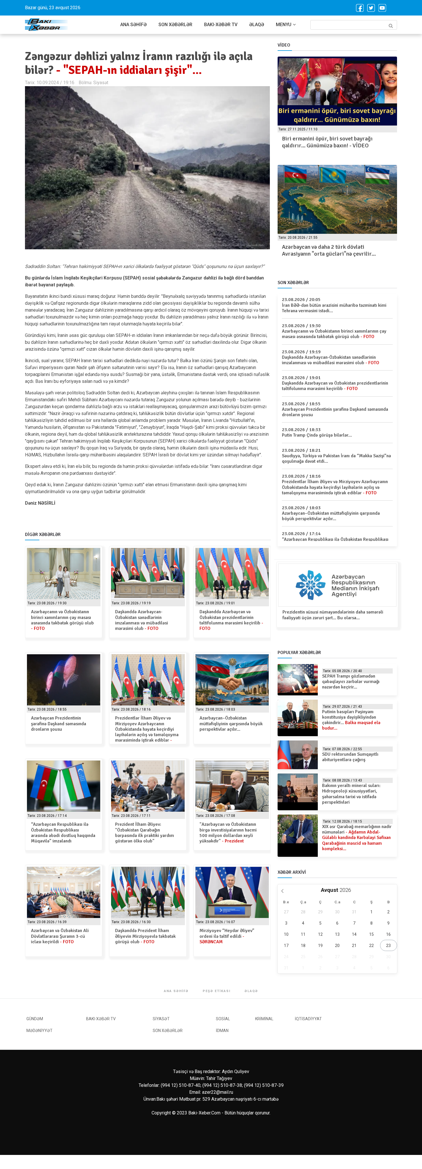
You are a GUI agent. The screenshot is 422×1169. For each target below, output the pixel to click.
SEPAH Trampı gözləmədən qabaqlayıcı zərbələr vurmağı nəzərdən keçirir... (351, 681)
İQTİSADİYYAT (308, 1018)
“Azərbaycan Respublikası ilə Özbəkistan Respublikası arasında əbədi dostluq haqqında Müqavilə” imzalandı (63, 832)
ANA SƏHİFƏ (133, 24)
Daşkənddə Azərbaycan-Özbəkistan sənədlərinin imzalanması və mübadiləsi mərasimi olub (141, 620)
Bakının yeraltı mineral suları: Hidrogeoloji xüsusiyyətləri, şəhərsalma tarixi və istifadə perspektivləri (351, 794)
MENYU (283, 24)
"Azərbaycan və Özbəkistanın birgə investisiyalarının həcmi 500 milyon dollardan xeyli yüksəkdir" (228, 832)
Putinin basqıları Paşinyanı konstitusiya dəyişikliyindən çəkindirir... (351, 720)
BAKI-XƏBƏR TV (220, 24)
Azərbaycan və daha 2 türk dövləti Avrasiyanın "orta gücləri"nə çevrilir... (329, 250)
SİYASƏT (161, 1018)
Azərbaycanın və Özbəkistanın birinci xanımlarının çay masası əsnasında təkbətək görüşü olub (62, 620)
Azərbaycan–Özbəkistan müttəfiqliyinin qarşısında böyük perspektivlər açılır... (231, 723)
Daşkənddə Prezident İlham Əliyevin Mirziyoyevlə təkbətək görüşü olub (145, 936)
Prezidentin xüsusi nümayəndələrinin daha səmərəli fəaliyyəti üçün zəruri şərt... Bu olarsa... (332, 614)
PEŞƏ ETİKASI (217, 991)
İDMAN (222, 1030)
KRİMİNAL (264, 1018)
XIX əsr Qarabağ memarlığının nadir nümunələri (357, 838)
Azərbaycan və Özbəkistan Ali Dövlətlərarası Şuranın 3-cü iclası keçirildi (60, 936)
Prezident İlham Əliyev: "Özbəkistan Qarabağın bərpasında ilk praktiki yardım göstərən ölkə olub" (144, 832)
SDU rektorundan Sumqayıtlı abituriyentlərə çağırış (350, 757)
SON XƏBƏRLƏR (175, 24)
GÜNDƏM (34, 1018)
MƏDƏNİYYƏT (39, 1030)
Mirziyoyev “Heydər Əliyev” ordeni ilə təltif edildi (227, 936)
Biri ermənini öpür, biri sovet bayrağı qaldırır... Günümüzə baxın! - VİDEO (327, 142)
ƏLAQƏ (256, 24)
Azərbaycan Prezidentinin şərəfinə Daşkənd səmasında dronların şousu (58, 723)
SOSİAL (223, 1018)
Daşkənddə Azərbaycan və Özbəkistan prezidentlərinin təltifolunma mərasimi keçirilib (231, 620)
